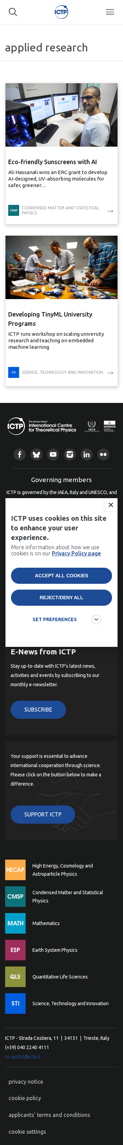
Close (111, 505)
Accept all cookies (61, 575)
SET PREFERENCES (54, 619)
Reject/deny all (61, 597)
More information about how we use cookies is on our (56, 550)
